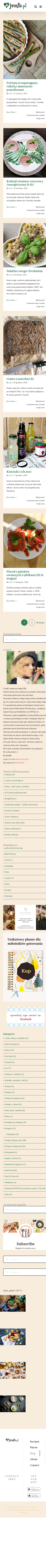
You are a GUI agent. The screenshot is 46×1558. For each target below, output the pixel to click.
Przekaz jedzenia (11, 835)
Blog (7, 872)
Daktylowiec (10, 774)
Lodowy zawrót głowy (14, 780)
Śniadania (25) (13, 1134)
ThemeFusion (11, 1510)
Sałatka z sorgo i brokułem (25, 242)
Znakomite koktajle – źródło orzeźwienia (21, 805)
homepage (9, 866)
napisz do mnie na (16, 759)
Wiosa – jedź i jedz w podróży (17, 786)
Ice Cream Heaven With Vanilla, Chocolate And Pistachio (12, 1396)
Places (7, 884)
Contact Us (9, 878)
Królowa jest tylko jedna (15, 823)
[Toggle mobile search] (35, 6)
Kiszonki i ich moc (25, 440)
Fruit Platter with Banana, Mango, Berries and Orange (12, 1330)
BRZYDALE (10, 854)
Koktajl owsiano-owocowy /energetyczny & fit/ (25, 149)
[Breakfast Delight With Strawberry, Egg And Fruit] (13, 1370)
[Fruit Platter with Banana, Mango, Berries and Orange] (13, 1336)
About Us (9, 860)
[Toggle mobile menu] (40, 6)
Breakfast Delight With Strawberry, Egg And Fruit (12, 1363)
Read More (11, 112)
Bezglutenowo (10, 799)
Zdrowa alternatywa (13, 829)
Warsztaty (9, 896)
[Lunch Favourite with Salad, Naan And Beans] (13, 1303)
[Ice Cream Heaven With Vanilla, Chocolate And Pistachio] (13, 1403)
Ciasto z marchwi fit (25, 343)
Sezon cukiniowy (12, 817)
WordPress (23, 1512)
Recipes (8, 890)
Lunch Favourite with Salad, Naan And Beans (12, 1298)
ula (10, 93)
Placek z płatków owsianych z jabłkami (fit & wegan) (25, 537)
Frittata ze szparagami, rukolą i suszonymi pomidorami (25, 46)
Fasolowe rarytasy (12, 810)
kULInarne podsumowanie (15, 793)
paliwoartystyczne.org (13, 848)
